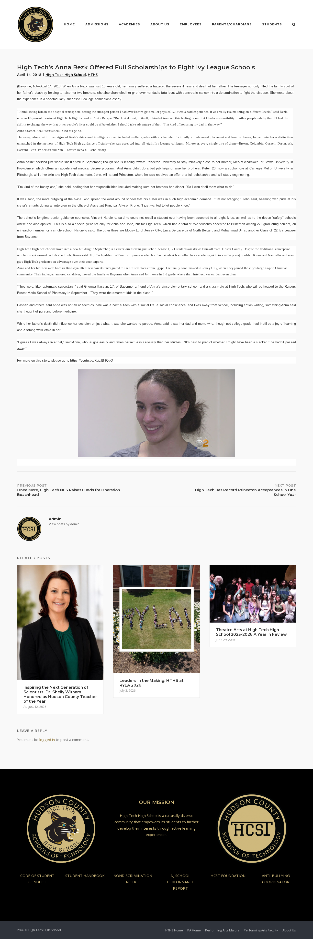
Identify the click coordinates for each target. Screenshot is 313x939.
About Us (159, 24)
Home (69, 24)
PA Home (194, 930)
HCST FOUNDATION (228, 875)
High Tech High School (65, 74)
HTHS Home (174, 930)
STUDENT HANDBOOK (85, 875)
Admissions (96, 24)
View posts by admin (64, 524)
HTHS (93, 74)
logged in (47, 739)
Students (272, 24)
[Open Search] (294, 25)
